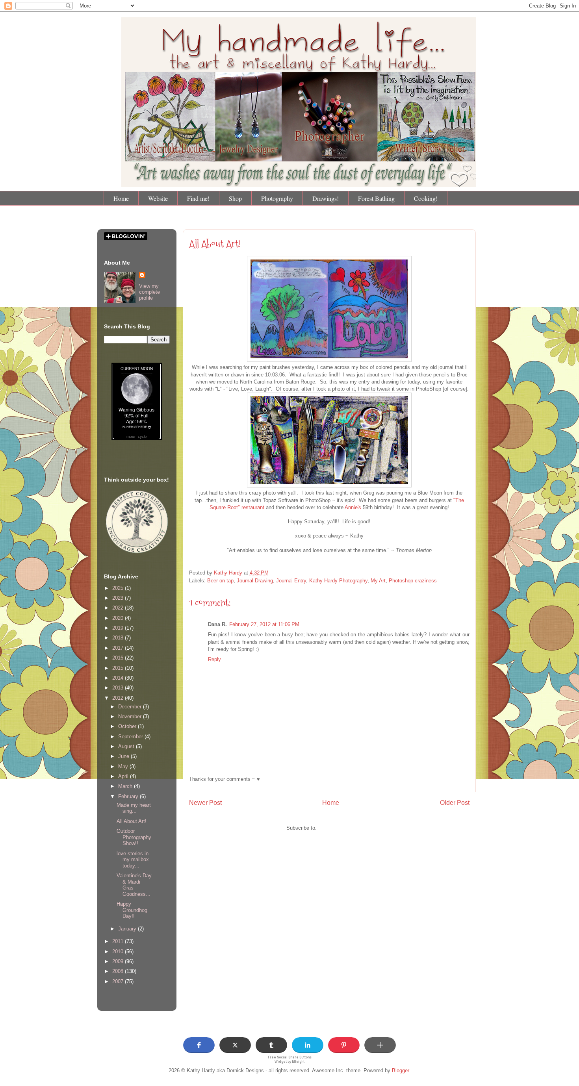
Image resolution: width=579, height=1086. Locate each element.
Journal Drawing (255, 581)
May (124, 766)
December (130, 707)
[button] (199, 1045)
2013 (118, 688)
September (131, 736)
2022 (118, 608)
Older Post (455, 802)
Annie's (353, 507)
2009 (118, 961)
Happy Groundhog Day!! (132, 910)
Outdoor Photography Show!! (134, 837)
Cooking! (426, 198)
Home (121, 198)
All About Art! (132, 821)
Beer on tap (220, 581)
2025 (118, 588)
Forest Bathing (376, 198)
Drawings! (325, 198)
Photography (277, 198)
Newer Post (205, 802)
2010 (118, 951)
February (129, 796)
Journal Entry (291, 581)
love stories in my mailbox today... (133, 860)
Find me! (198, 198)
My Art (378, 581)
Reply (214, 659)
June (124, 756)
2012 (118, 698)
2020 (118, 618)
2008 (118, 971)
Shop (235, 198)
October (128, 726)
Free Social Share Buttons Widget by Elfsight (290, 1059)
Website (158, 198)
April (124, 776)
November (130, 716)
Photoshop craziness (413, 581)
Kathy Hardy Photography (338, 581)
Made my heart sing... (134, 808)
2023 (118, 598)
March (126, 786)
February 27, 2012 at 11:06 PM (264, 624)
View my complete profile (149, 292)
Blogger (400, 1070)
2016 (118, 658)
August (127, 746)
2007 (118, 981)
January (128, 929)
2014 (118, 678)
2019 (118, 628)
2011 (118, 941)
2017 (118, 648)
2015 (118, 668)
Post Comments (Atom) (345, 828)
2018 (118, 638)
